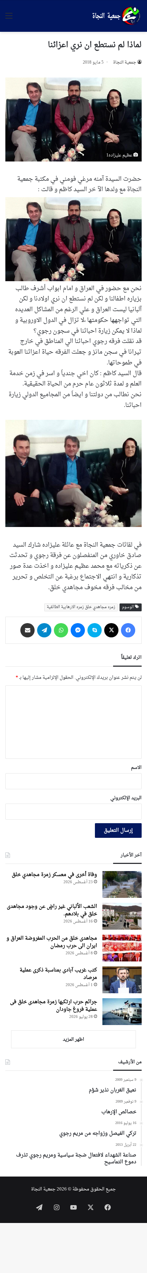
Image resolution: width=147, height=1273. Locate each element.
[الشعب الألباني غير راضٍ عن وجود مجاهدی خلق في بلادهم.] (122, 916)
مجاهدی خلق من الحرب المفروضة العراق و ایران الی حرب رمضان (51, 942)
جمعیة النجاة (124, 62)
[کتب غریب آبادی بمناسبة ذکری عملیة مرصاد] (122, 979)
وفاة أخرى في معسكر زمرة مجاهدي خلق (54, 875)
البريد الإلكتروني (126, 798)
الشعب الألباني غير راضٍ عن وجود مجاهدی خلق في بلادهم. (52, 910)
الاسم (136, 767)
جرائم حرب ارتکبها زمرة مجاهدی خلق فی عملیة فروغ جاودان (53, 1005)
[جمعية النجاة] (116, 16)
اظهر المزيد (73, 1039)
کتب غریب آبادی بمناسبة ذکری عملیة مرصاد (58, 974)
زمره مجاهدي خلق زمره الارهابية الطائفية (81, 607)
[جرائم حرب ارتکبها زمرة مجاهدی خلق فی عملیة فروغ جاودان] (122, 1011)
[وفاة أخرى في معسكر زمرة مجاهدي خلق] (122, 884)
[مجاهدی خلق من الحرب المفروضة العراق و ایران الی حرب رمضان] (122, 948)
